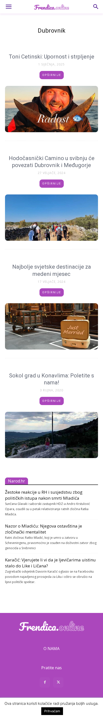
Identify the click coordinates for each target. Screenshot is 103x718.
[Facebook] (45, 683)
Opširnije (51, 75)
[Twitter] (58, 683)
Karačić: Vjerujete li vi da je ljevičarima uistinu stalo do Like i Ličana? (50, 563)
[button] (8, 6)
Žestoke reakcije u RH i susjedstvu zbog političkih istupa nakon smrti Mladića (43, 495)
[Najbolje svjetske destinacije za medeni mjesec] (51, 326)
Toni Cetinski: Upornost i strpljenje (51, 57)
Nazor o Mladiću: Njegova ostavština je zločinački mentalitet (43, 529)
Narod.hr (16, 481)
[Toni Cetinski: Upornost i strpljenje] (51, 109)
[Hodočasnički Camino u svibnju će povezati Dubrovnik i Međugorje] (51, 217)
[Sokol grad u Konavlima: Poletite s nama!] (51, 435)
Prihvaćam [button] (52, 711)
